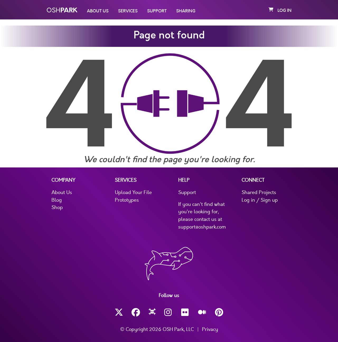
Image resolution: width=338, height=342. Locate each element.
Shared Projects (259, 192)
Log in (285, 10)
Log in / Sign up (260, 200)
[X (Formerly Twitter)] (119, 312)
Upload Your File (133, 192)
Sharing (185, 11)
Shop (57, 207)
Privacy (210, 329)
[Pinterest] (219, 312)
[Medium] (202, 313)
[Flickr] (185, 312)
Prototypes (127, 200)
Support (157, 11)
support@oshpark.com (202, 227)
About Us (98, 11)
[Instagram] (168, 312)
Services (128, 11)
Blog (56, 200)
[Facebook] (136, 312)
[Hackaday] (152, 312)
